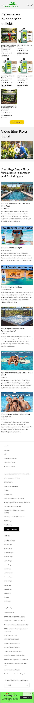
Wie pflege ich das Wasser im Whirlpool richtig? (12, 329)
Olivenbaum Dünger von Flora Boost (24, 46)
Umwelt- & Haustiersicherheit (12, 506)
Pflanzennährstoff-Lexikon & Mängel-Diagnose (14, 511)
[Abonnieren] (27, 685)
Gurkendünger (8, 565)
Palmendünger (8, 544)
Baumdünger (7, 585)
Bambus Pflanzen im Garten (12, 643)
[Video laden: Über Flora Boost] (17, 150)
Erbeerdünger (8, 548)
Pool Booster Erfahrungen (11, 247)
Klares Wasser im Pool (10, 635)
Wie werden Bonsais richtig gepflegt (14, 655)
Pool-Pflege (7, 601)
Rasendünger (7, 589)
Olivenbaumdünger (9, 540)
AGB (5, 454)
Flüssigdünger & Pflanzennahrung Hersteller (17, 502)
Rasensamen (7, 593)
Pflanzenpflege (8, 494)
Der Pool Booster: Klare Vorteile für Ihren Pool (15, 204)
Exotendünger (8, 581)
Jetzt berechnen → (26, 697)
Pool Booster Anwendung (11, 287)
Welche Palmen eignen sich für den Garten (16, 659)
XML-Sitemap (7, 521)
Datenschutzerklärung (10, 458)
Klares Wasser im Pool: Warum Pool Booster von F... (15, 415)
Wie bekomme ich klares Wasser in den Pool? (17, 373)
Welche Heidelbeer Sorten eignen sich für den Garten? (16, 630)
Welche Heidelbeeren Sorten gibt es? (14, 616)
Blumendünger (8, 577)
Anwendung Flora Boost (11, 486)
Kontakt (6, 446)
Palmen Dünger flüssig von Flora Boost (8, 76)
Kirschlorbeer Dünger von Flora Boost (25, 76)
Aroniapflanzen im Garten (11, 639)
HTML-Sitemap (8, 525)
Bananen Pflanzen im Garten (12, 647)
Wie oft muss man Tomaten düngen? (14, 674)
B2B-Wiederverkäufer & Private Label (14, 517)
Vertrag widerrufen (11, 529)
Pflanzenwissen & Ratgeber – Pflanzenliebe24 (17, 474)
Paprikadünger (8, 561)
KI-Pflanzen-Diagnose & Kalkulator (14, 498)
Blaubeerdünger (8, 552)
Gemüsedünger (8, 573)
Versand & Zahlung (9, 466)
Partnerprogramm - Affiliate (12, 478)
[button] (2, 5)
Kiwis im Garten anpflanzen (12, 670)
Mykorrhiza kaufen (9, 612)
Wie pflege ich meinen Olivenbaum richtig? (16, 625)
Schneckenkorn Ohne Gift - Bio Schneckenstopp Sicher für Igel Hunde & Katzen (9, 107)
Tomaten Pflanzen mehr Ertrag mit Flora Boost (15, 665)
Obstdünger (7, 569)
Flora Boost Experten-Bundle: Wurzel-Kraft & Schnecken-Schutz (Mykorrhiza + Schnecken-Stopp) (8, 47)
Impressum (7, 450)
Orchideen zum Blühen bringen (13, 651)
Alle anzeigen (17, 122)
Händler (6, 490)
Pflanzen (6, 597)
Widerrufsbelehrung (9, 462)
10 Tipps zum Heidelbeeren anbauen (14, 620)
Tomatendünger (8, 556)
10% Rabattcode (8, 482)
